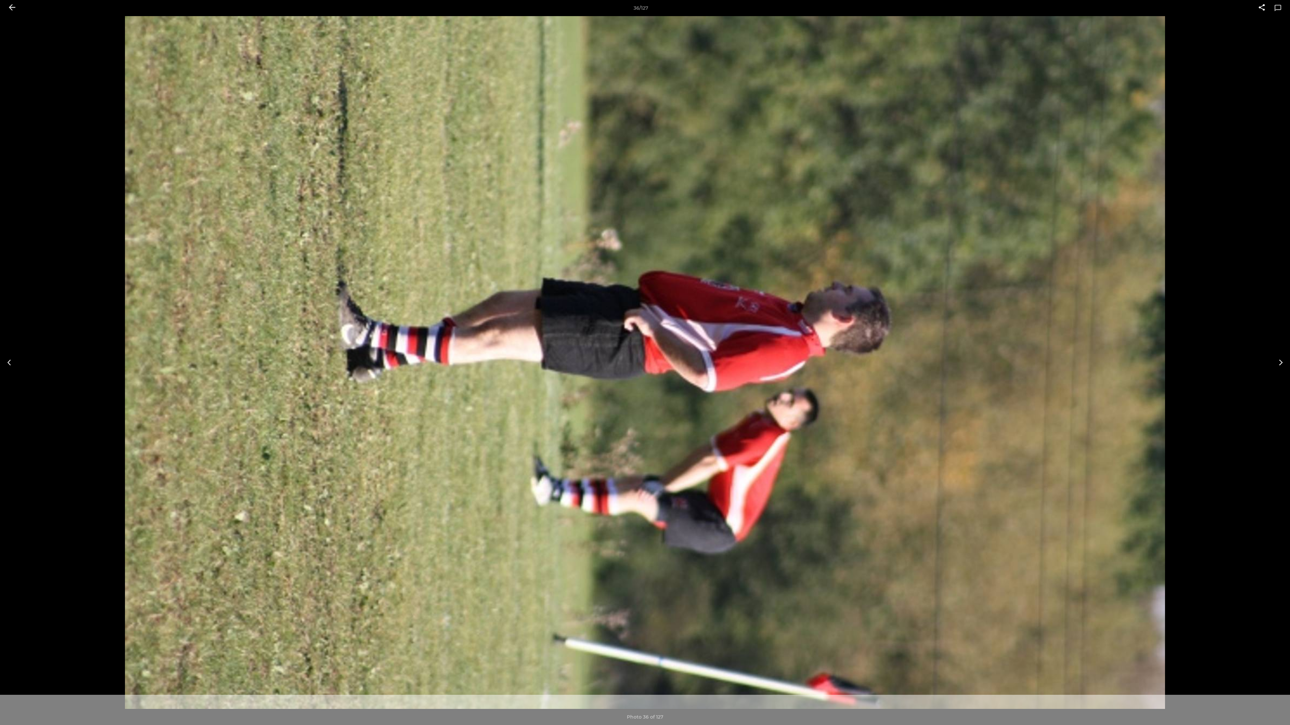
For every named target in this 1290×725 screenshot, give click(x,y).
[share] (1262, 8)
